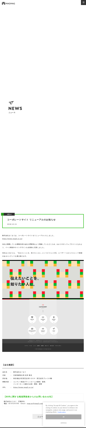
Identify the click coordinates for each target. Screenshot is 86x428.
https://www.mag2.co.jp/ (12, 239)
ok (63, 417)
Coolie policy (62, 412)
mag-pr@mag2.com (35, 403)
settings (64, 423)
